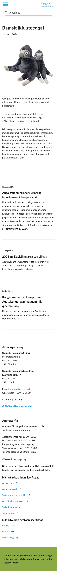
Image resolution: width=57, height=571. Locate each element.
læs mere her (11, 562)
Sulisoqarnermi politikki (14, 495)
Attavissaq (7, 483)
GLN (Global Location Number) (17, 406)
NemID (6, 531)
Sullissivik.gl (8, 537)
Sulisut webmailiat (11, 507)
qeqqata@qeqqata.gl (19, 389)
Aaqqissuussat (9, 489)
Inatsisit (6, 525)
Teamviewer (8, 513)
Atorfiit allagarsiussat (13, 501)
